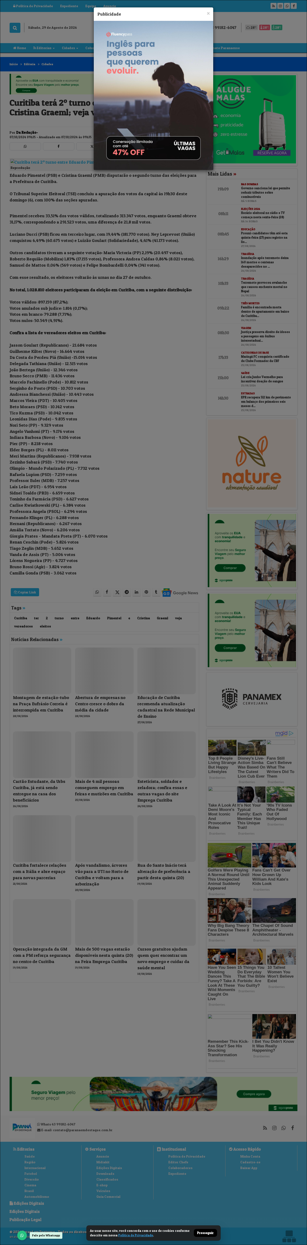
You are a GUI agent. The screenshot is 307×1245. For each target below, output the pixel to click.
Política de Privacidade (135, 1235)
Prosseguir (205, 1233)
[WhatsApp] (22, 1235)
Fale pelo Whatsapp (46, 1235)
